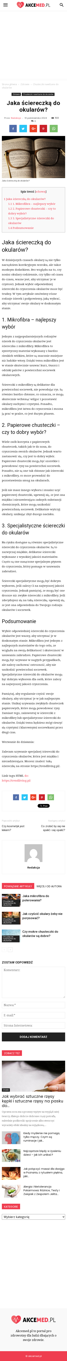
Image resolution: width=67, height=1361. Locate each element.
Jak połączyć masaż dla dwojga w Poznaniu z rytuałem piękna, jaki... (43, 1172)
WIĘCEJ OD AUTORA (49, 886)
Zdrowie (16, 94)
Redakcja (16, 117)
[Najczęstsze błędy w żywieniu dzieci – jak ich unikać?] (11, 1155)
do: (27, 775)
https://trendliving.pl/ (16, 780)
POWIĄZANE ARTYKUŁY (18, 886)
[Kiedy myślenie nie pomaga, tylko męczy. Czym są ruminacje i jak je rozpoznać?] (11, 1137)
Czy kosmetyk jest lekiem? (13, 828)
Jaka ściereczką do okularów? (25, 199)
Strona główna (9, 84)
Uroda (6, 1090)
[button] (62, 5)
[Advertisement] (33, 45)
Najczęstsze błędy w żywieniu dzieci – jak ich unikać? (42, 1153)
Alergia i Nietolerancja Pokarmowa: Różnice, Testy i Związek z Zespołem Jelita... (41, 1190)
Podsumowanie (21, 228)
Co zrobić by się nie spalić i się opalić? (53, 828)
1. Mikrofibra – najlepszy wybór (31, 204)
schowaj (41, 191)
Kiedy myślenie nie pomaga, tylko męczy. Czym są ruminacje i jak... (41, 1136)
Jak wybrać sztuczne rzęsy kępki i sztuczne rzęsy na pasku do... (32, 1101)
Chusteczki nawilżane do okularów (38, 94)
